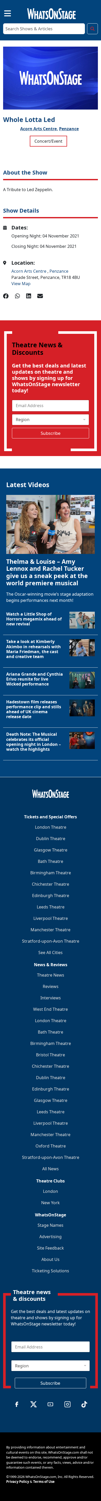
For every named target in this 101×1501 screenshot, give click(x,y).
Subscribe (51, 433)
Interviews (50, 998)
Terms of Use (44, 1481)
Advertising (50, 1236)
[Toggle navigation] (3, 12)
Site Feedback (50, 1248)
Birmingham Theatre (50, 873)
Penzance (69, 129)
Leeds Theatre (50, 907)
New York (50, 1203)
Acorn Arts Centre (29, 271)
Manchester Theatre (50, 930)
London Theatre (50, 827)
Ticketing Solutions (50, 1271)
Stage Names (50, 1225)
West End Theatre (50, 1009)
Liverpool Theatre (50, 918)
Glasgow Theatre (50, 850)
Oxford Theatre (50, 1146)
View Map (21, 283)
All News (50, 1169)
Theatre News (50, 975)
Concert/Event (48, 141)
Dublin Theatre (50, 838)
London (50, 1191)
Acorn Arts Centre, (39, 129)
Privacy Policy (17, 1481)
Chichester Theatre (50, 884)
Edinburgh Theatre (50, 895)
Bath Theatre (50, 861)
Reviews (51, 986)
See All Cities (50, 952)
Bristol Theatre (50, 1055)
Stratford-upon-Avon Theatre (50, 941)
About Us (50, 1259)
